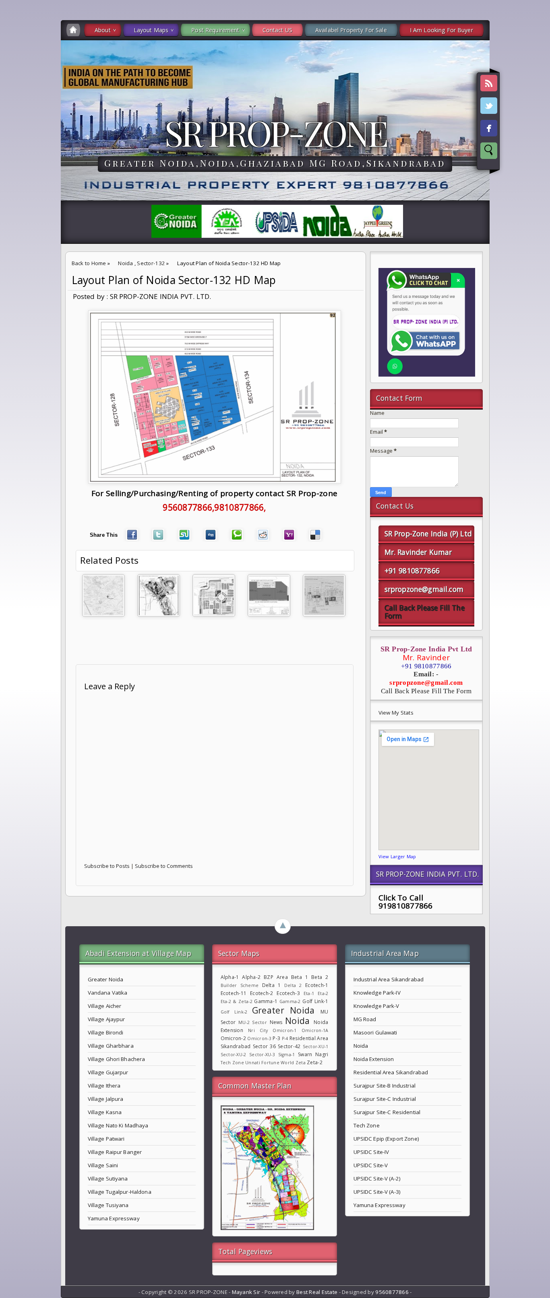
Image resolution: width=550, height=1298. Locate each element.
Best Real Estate (316, 1292)
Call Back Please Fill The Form (425, 611)
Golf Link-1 (315, 1001)
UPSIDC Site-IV (371, 1152)
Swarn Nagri (313, 1054)
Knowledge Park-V (376, 1006)
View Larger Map (397, 856)
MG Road (365, 1019)
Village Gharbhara (111, 1045)
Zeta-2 (315, 1062)
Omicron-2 (233, 1038)
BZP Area (276, 977)
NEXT (536, 127)
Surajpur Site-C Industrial (385, 1098)
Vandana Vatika (108, 992)
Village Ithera (104, 1085)
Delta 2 (293, 985)
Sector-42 (289, 1046)
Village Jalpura (106, 1098)
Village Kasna (105, 1112)
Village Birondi (106, 1032)
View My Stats (396, 712)
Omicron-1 (284, 1030)
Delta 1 (271, 985)
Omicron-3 (259, 1038)
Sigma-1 (286, 1054)
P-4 (285, 1038)
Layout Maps (151, 30)
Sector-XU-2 (233, 1054)
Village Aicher (105, 1006)
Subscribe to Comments (164, 865)
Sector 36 (264, 1046)
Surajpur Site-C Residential (387, 1112)
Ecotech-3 (288, 993)
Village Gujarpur (108, 1072)
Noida (125, 263)
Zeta (301, 1062)
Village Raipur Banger (115, 1152)
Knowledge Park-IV (377, 992)
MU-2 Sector (252, 1022)
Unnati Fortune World (269, 1062)
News (276, 1022)
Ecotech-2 (261, 993)
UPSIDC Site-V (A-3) (377, 1191)
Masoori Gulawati (375, 1032)
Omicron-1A (315, 1030)
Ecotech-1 (316, 985)
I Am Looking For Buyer (441, 30)
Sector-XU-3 (262, 1054)
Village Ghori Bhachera (116, 1059)
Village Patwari (106, 1138)
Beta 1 (299, 977)
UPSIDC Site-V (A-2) (377, 1178)
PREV (13, 127)
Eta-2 (323, 993)
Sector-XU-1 (316, 1046)
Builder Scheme (240, 985)
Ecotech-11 (234, 993)
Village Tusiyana (108, 1205)
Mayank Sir (246, 1292)
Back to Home (89, 263)
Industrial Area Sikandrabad (389, 979)
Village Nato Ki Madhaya (118, 1125)
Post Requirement (215, 30)
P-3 (276, 1038)
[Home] (73, 30)
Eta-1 (309, 993)
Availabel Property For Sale (351, 30)
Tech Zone (232, 1062)
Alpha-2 (251, 977)
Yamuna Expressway (114, 1218)
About (103, 30)
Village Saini (103, 1165)
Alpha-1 (230, 977)
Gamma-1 (265, 1001)
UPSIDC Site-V (371, 1165)
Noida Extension (374, 1059)
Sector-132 (151, 263)
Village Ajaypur (106, 1019)
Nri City (258, 1030)
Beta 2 (319, 977)
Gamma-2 (290, 1001)
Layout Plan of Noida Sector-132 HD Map (174, 280)
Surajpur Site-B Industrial (385, 1085)
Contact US (277, 30)
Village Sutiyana (108, 1178)
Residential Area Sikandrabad (391, 1072)
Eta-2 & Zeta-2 (236, 1001)
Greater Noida (106, 979)
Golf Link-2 (234, 1012)
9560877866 (392, 1292)
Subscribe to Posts (107, 865)
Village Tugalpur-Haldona (119, 1191)
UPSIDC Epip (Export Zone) (386, 1138)
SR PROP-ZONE (275, 132)
